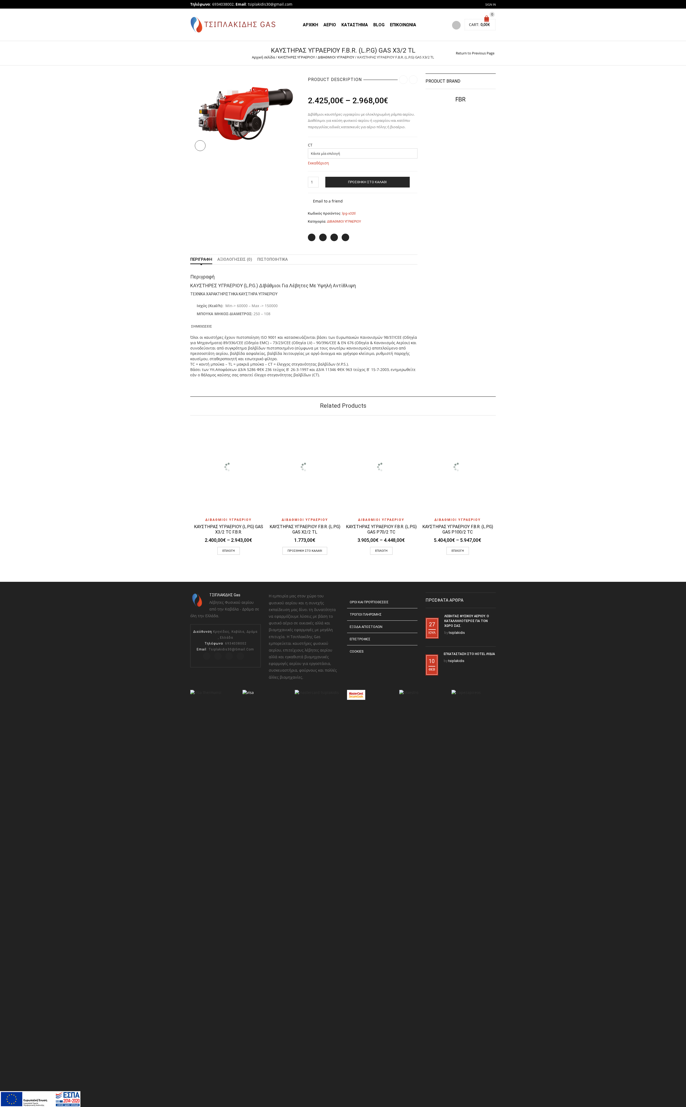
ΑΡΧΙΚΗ (310, 24)
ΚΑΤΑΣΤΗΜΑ (354, 24)
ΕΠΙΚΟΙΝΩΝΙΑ (403, 24)
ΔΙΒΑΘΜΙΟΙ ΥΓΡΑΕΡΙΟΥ (336, 57)
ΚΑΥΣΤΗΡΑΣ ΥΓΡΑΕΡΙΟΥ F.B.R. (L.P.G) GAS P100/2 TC (457, 529)
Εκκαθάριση (318, 163)
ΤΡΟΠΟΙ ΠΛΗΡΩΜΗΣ (366, 614)
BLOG (379, 24)
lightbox (200, 145)
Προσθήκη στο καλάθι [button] (305, 551)
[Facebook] (323, 237)
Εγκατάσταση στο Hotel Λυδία (469, 654)
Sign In (490, 4)
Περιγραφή (201, 259)
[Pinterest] (334, 237)
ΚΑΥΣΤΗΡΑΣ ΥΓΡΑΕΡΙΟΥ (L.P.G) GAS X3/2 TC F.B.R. (228, 529)
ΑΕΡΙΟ (329, 24)
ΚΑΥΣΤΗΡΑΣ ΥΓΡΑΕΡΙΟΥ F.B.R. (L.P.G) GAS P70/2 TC (381, 529)
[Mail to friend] (345, 237)
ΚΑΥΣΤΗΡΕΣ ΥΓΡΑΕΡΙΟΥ (296, 57)
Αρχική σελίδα (263, 57)
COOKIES (356, 651)
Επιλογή (228, 551)
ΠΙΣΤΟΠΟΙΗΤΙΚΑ (272, 259)
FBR (460, 99)
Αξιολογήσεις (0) (234, 259)
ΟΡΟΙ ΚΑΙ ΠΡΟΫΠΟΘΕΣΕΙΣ (369, 602)
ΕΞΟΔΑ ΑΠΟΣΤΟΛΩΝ (366, 627)
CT (310, 145)
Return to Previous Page (475, 53)
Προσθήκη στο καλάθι (367, 182)
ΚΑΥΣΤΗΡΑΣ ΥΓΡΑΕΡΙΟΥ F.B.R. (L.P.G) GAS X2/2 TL (305, 529)
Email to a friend (328, 201)
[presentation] (183, 472)
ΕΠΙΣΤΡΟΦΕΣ (360, 639)
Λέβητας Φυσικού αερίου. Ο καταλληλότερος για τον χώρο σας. (466, 621)
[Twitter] (311, 237)
